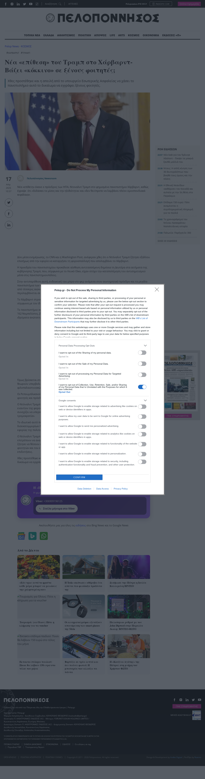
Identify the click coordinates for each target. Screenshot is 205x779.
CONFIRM (79, 477)
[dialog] (102, 389)
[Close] (158, 290)
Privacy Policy (121, 488)
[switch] (142, 352)
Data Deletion (84, 488)
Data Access (102, 488)
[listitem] (102, 345)
